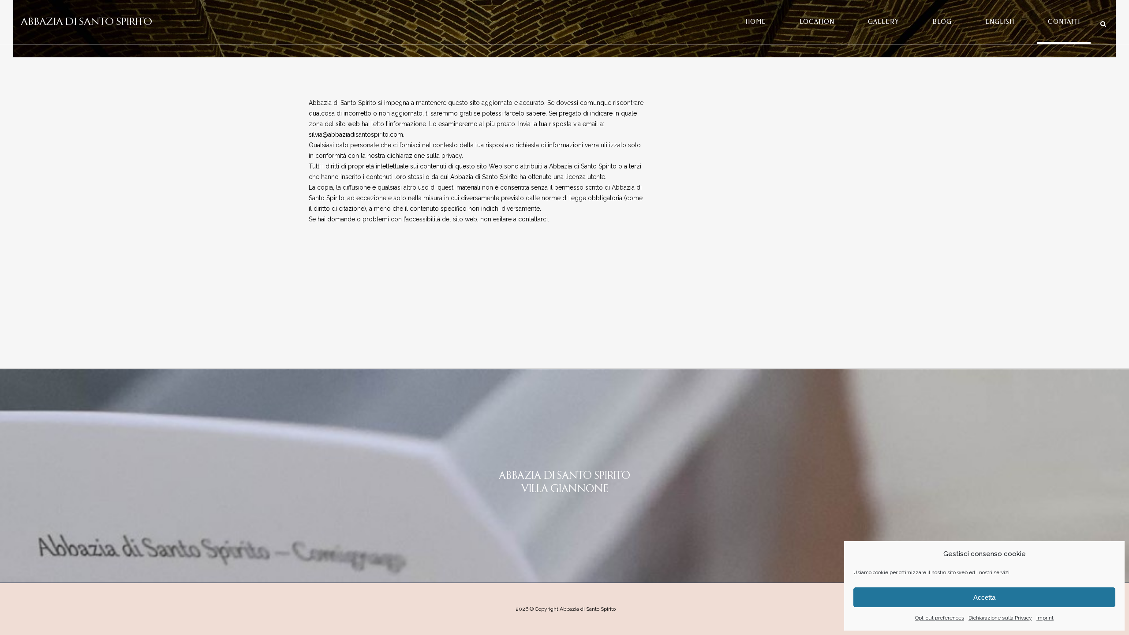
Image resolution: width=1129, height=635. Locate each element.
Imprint (1045, 618)
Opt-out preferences (939, 618)
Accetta (984, 597)
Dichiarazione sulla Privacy (1000, 618)
